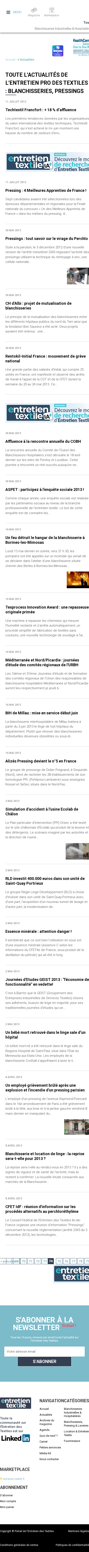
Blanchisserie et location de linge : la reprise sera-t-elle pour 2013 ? (44, 1156)
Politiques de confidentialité (72, 1545)
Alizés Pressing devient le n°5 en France (40, 761)
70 (23, 1261)
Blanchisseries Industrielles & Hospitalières (73, 1412)
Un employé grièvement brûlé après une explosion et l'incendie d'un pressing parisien (45, 1087)
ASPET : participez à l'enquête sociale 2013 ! (44, 489)
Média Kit (45, 1453)
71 (31, 1261)
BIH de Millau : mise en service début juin (41, 713)
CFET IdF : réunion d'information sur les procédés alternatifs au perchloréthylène (41, 1209)
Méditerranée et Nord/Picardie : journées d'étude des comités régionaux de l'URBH (42, 662)
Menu (17, 12)
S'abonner (6, 1495)
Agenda (44, 1429)
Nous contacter (49, 1459)
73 (45, 1261)
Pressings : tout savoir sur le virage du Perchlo (46, 238)
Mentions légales (78, 1531)
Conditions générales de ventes (19, 1545)
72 (38, 1261)
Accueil (10, 59)
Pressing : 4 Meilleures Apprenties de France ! (45, 190)
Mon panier (7, 1507)
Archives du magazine (47, 1422)
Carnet (44, 1441)
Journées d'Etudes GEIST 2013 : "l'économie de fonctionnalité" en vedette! (47, 982)
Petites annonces (50, 1447)
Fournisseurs (72, 1441)
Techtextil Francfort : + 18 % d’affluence (40, 109)
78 (81, 1261)
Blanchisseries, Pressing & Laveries (76, 1423)
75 (59, 1261)
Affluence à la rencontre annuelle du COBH (43, 441)
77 (73, 1261)
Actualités (27, 59)
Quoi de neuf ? (49, 1435)
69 (16, 1261)
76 (66, 1261)
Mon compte (8, 1501)
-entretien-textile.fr (12, 1478)
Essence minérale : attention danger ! (38, 931)
